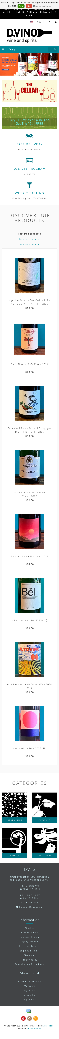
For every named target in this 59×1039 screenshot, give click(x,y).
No (29, 6)
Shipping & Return (29, 950)
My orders (29, 986)
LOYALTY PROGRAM (29, 168)
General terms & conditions (29, 964)
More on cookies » (42, 6)
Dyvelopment (34, 1028)
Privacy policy (29, 960)
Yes (21, 6)
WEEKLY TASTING (29, 193)
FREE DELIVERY (29, 144)
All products (29, 999)
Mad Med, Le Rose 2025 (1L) (29, 748)
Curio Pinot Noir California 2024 (29, 364)
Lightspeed (48, 1026)
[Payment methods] (29, 1011)
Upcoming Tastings (29, 937)
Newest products (29, 239)
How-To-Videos (29, 932)
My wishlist (29, 995)
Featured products (29, 233)
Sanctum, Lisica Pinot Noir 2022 (29, 556)
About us (29, 928)
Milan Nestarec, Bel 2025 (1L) (29, 620)
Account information (29, 981)
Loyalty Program (29, 941)
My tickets (29, 990)
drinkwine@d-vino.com (30, 907)
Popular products (30, 244)
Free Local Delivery (29, 946)
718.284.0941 (30, 902)
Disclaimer (29, 955)
